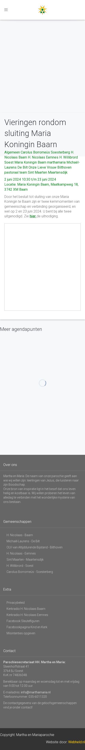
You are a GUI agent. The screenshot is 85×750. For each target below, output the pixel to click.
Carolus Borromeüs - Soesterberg (30, 572)
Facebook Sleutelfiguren (23, 621)
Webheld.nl (76, 742)
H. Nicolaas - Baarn (20, 535)
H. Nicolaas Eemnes (43, 157)
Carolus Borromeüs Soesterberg (45, 152)
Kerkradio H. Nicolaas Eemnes (27, 615)
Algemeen (12, 152)
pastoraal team (15, 172)
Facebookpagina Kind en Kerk (27, 627)
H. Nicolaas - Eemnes (21, 553)
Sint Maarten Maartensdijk (48, 172)
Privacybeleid (16, 602)
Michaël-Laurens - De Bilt (23, 541)
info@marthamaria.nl (36, 692)
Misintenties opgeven (21, 633)
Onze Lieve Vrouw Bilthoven (50, 167)
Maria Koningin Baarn (30, 162)
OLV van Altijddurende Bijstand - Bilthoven (35, 547)
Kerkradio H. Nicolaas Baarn (26, 608)
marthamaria (56, 162)
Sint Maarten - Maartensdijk (25, 559)
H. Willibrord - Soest (20, 565)
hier (33, 216)
